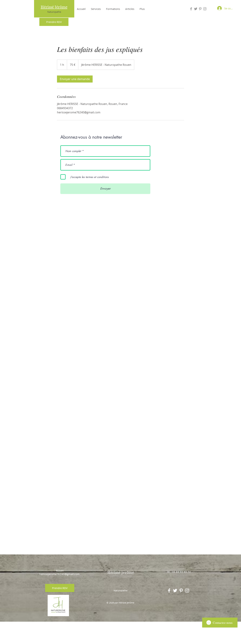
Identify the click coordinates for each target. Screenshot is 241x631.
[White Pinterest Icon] (181, 590)
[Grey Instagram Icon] (205, 9)
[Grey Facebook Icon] (191, 9)
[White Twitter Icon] (175, 590)
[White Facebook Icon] (169, 590)
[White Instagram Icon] (187, 590)
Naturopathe (54, 11)
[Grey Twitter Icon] (196, 9)
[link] (75, 79)
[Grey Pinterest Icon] (200, 9)
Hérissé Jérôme (54, 7)
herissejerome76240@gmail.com (59, 574)
